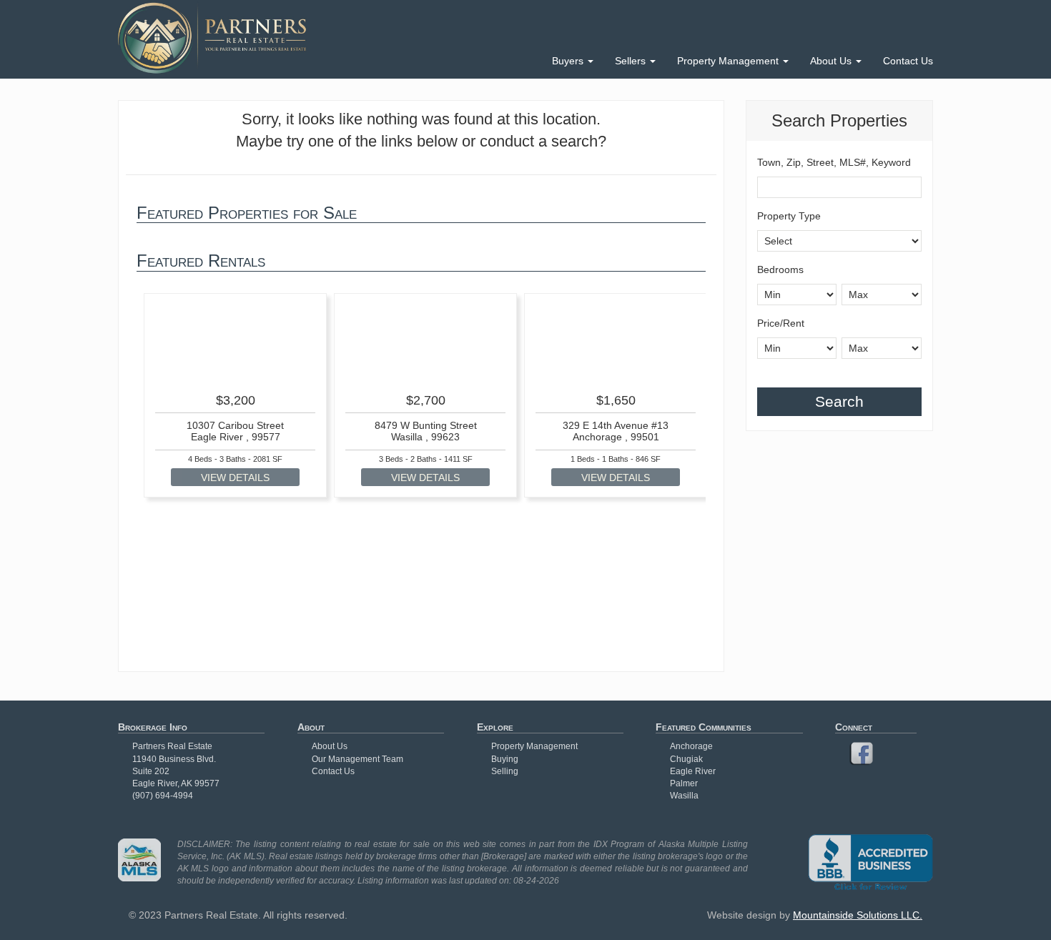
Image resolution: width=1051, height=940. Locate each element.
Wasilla (684, 796)
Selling (504, 771)
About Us (832, 60)
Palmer (684, 783)
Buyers (569, 60)
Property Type (789, 216)
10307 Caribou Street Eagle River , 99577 (235, 431)
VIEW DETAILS (235, 477)
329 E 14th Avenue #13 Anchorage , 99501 (615, 431)
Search (839, 401)
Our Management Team (357, 759)
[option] (235, 395)
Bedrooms (780, 269)
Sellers (631, 60)
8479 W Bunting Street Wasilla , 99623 (426, 431)
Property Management (729, 60)
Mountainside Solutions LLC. (857, 915)
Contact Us (908, 60)
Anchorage (691, 746)
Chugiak (686, 759)
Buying (504, 759)
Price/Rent (780, 323)
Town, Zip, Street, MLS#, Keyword (834, 162)
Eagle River (693, 771)
